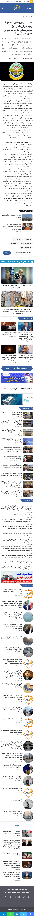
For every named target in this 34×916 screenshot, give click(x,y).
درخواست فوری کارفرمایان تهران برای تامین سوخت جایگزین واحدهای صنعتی (12, 432)
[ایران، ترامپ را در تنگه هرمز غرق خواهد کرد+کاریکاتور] (28, 688)
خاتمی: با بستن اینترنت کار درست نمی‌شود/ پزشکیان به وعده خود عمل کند (12, 592)
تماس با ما (8, 892)
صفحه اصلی (25, 892)
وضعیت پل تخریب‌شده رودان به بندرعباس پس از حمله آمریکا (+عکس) (11, 637)
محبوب (17, 825)
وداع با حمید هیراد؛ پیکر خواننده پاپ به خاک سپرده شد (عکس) (11, 778)
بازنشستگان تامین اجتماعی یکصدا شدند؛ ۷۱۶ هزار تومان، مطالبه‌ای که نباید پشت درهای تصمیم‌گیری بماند (11, 449)
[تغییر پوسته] (2, 9)
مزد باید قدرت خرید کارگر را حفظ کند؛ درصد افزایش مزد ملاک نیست (12, 440)
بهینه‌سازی (15, 909)
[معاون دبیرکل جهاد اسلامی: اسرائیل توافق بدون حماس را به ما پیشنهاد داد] (25, 349)
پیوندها (14, 892)
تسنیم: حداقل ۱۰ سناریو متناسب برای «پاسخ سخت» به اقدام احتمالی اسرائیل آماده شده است (8, 358)
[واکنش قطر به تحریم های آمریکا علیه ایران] (27, 855)
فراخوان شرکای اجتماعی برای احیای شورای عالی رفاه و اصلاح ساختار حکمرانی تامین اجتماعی (12, 458)
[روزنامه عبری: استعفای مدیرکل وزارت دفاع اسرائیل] (8, 326)
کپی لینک (6, 253)
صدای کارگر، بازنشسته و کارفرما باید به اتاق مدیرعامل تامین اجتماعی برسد (11, 466)
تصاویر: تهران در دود (16, 800)
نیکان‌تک (10, 909)
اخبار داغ (25, 17)
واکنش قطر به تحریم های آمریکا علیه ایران (11, 854)
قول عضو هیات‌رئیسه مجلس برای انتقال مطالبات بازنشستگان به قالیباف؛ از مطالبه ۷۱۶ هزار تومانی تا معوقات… (11, 484)
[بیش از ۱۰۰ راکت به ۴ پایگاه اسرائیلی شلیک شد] (27, 217)
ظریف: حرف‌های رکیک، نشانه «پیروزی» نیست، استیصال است (11, 731)
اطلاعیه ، (17, 239)
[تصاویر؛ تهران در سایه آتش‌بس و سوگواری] (28, 723)
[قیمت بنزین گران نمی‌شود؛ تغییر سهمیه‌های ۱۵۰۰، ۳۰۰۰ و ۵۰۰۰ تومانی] (27, 833)
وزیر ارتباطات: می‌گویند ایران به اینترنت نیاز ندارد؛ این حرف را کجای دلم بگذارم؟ (11, 697)
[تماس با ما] (17, 902)
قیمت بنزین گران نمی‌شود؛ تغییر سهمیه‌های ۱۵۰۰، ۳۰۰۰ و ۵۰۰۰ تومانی (11, 833)
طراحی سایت (23, 909)
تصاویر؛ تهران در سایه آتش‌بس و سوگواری (13, 720)
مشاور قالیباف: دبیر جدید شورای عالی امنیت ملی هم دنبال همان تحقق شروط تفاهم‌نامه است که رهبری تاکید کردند (11, 864)
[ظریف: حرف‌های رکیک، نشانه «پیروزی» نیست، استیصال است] (28, 734)
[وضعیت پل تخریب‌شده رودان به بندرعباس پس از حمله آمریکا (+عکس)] (28, 640)
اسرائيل (27, 239)
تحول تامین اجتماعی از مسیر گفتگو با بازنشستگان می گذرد (12, 413)
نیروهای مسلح (25, 248)
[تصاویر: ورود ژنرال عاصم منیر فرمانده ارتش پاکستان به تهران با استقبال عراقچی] (28, 711)
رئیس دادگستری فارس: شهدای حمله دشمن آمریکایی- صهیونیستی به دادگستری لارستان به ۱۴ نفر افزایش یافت (12, 756)
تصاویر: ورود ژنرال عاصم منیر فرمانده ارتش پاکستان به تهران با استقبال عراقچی (12, 709)
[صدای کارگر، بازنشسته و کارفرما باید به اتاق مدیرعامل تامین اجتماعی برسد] (28, 467)
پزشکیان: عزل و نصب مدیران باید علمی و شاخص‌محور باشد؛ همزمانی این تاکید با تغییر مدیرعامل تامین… (11, 493)
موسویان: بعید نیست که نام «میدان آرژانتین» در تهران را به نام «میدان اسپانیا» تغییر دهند (12, 626)
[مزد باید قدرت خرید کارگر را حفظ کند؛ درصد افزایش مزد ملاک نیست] (28, 441)
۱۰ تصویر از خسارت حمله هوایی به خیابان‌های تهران (13, 813)
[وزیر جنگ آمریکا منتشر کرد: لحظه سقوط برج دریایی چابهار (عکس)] (28, 652)
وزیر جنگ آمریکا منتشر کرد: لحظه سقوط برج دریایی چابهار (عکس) (13, 649)
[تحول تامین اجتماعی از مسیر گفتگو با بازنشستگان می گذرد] (28, 415)
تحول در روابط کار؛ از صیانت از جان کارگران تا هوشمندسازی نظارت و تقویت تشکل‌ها (11, 423)
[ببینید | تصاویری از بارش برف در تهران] (28, 792)
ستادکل (12, 243)
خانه (29, 17)
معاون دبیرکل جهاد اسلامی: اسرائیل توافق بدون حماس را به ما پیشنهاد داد (25, 357)
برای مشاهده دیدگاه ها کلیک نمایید (17, 368)
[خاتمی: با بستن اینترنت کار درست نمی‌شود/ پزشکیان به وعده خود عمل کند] (28, 594)
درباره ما (19, 892)
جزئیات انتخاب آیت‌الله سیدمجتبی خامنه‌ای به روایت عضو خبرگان (13, 766)
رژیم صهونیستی (25, 243)
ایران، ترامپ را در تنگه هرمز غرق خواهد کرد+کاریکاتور (11, 685)
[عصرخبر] (17, 8)
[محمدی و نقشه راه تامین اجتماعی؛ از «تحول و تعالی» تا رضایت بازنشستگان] (28, 476)
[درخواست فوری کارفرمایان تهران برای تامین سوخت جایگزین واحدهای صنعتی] (28, 432)
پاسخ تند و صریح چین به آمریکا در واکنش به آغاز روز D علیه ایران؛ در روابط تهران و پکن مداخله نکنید (11, 875)
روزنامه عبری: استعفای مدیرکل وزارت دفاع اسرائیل (9, 333)
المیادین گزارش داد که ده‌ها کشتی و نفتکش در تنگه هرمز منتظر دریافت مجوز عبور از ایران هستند (12, 615)
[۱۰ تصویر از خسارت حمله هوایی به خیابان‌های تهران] (28, 816)
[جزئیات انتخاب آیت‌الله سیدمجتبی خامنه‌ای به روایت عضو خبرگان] (28, 769)
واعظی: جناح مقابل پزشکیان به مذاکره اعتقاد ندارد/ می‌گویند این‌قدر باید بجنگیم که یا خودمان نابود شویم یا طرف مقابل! (11, 604)
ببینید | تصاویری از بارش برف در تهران (12, 788)
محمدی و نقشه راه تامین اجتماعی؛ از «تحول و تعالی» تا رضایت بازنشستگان (11, 474)
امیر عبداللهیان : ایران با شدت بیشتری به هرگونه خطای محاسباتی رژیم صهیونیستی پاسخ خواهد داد (11, 226)
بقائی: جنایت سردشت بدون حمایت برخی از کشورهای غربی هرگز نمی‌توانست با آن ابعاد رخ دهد (12, 661)
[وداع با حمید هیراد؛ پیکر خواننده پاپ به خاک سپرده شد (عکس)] (28, 781)
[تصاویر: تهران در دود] (28, 804)
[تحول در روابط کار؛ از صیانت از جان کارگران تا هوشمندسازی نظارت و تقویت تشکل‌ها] (28, 423)
